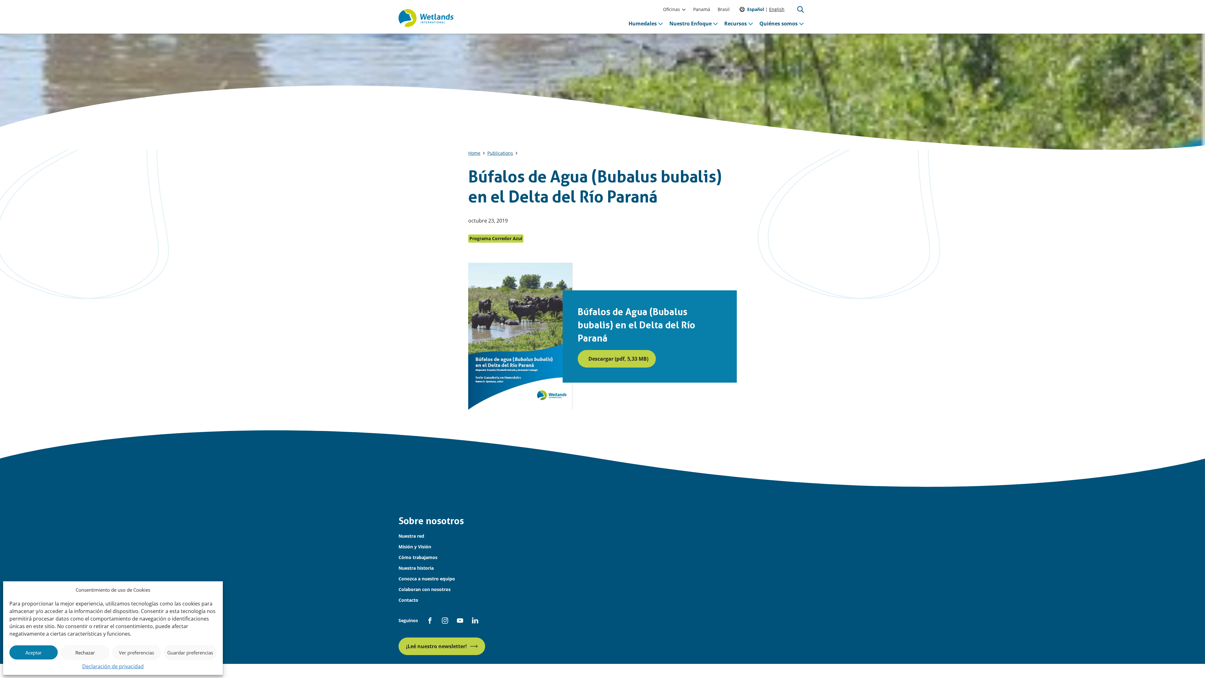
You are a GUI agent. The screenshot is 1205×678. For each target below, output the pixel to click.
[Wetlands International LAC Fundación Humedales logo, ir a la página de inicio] (426, 18)
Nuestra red (411, 536)
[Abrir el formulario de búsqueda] (800, 9)
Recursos (735, 23)
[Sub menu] (684, 9)
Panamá (701, 9)
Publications (500, 153)
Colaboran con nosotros (425, 589)
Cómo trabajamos (418, 557)
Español (755, 9)
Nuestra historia (416, 568)
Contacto (408, 600)
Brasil (724, 9)
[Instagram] (445, 620)
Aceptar (33, 652)
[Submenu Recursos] (750, 24)
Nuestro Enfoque (690, 23)
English (777, 9)
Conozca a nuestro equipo (427, 579)
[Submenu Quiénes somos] (801, 24)
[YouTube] (460, 620)
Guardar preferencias (190, 652)
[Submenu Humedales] (660, 24)
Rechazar (85, 652)
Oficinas (671, 9)
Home (474, 153)
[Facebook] (430, 620)
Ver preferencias (136, 652)
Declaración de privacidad (113, 666)
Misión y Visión (415, 547)
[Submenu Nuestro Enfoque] (715, 24)
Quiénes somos (778, 23)
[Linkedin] (475, 620)
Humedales (643, 23)
